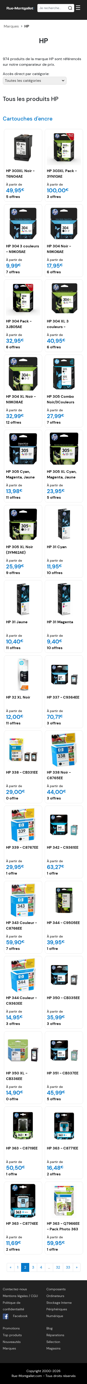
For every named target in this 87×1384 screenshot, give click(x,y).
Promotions (11, 1328)
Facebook (20, 1316)
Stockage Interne (59, 1303)
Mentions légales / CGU (20, 1296)
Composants (56, 1289)
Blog (49, 1328)
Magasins (53, 1348)
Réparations (55, 1335)
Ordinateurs (55, 1296)
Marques (11, 26)
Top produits (12, 1335)
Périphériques (56, 1309)
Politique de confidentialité (13, 1306)
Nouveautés (12, 1342)
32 (58, 1267)
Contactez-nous (15, 1289)
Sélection (53, 1342)
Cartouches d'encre (27, 118)
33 (68, 1267)
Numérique (54, 1316)
